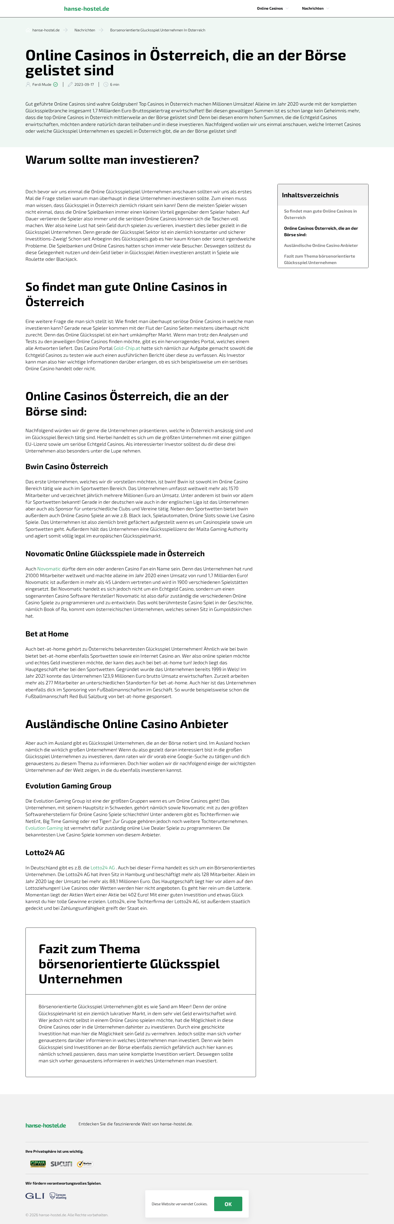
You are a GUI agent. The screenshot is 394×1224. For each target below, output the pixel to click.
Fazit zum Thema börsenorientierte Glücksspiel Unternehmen (319, 259)
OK (228, 1204)
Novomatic (49, 569)
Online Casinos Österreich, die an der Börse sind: (321, 231)
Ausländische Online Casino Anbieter (321, 245)
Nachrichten (313, 8)
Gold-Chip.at (127, 348)
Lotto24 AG (103, 867)
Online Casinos (270, 8)
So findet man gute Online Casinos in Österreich (320, 214)
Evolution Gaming (44, 828)
